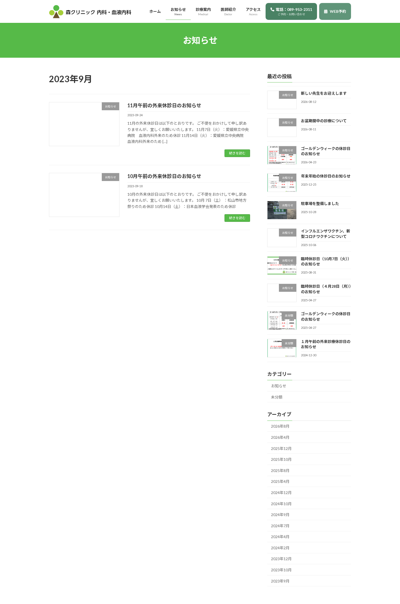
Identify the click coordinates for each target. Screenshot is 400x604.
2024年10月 (281, 503)
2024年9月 (280, 514)
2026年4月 (280, 437)
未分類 (276, 397)
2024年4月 (280, 537)
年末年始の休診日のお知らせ (325, 176)
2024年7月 (280, 525)
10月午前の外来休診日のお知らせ (164, 176)
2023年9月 (280, 581)
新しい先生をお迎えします (324, 93)
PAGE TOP (385, 580)
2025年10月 (281, 459)
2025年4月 (280, 481)
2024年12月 (281, 492)
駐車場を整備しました (320, 203)
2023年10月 (281, 570)
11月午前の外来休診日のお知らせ (164, 105)
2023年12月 (281, 559)
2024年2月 (280, 547)
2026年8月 (280, 426)
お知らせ (278, 386)
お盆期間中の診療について (324, 121)
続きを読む (237, 153)
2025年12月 (281, 448)
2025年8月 (280, 470)
